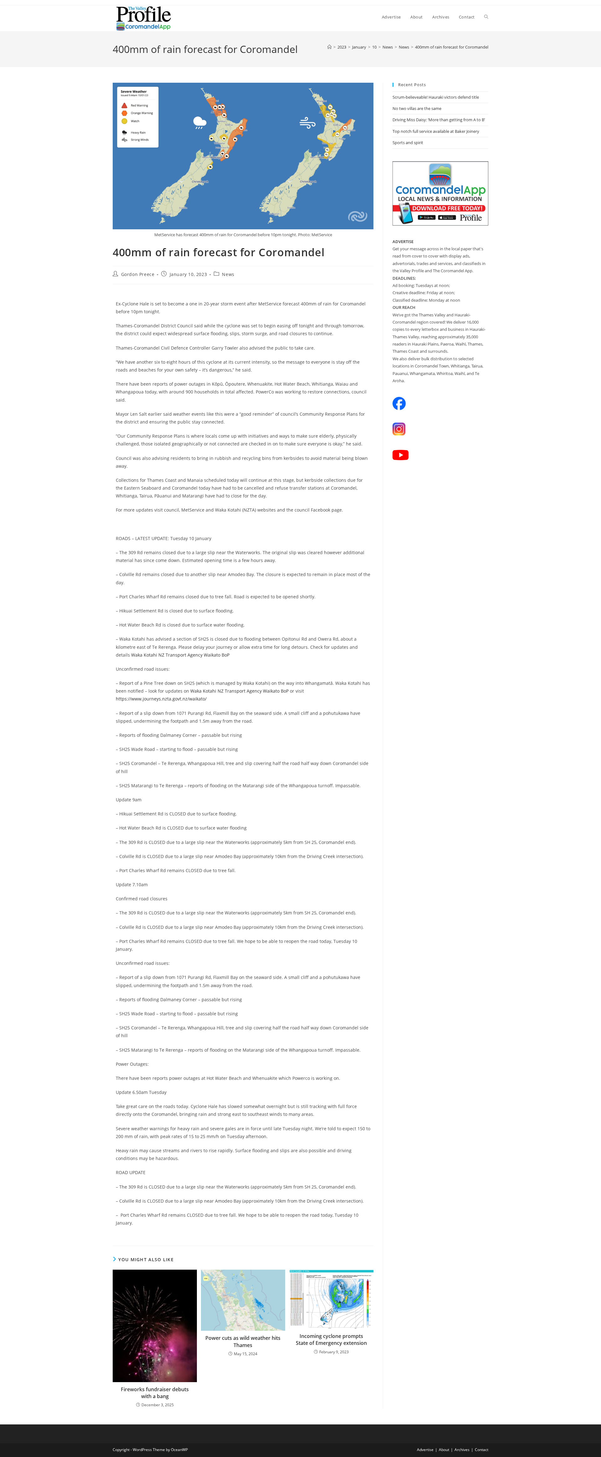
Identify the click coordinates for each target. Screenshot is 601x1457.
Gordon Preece (138, 274)
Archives (462, 1449)
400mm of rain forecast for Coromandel (451, 47)
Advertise (425, 1449)
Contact (481, 1449)
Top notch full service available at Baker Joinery (436, 131)
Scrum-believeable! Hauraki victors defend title (436, 97)
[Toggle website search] (486, 17)
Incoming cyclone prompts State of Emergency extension (331, 1339)
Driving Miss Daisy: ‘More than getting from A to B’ (439, 119)
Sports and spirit (408, 142)
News (228, 274)
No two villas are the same (417, 108)
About (444, 1449)
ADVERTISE (403, 241)
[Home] (329, 47)
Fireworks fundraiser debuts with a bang (155, 1393)
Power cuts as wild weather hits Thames (242, 1341)
